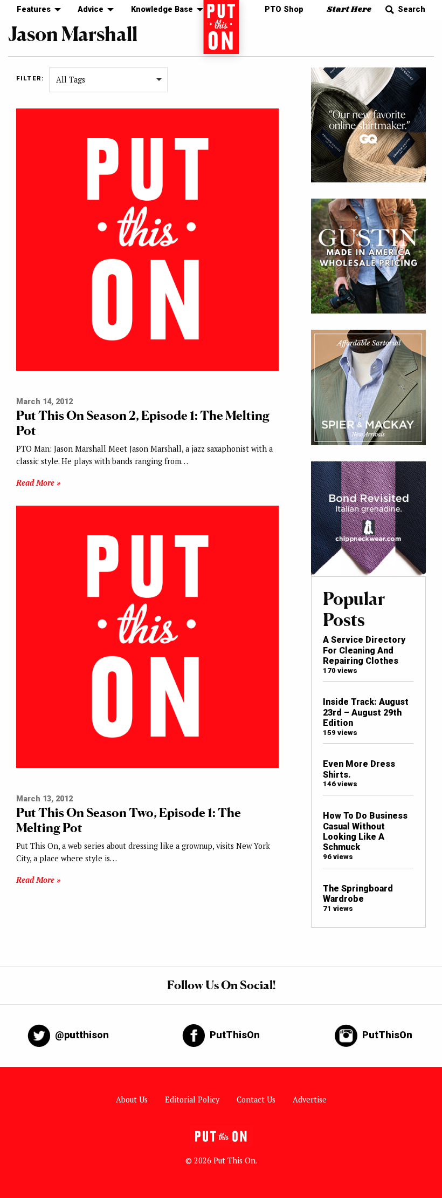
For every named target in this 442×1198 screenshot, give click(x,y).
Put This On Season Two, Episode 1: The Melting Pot (128, 820)
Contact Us (256, 1099)
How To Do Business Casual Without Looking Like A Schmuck (365, 831)
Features (34, 9)
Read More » (38, 483)
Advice (90, 9)
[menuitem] (36, 10)
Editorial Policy (192, 1099)
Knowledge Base (162, 9)
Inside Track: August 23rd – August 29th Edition (366, 712)
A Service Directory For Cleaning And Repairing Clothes (364, 650)
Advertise (310, 1099)
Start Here (349, 9)
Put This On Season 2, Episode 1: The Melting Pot (143, 422)
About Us (132, 1099)
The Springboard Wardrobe (358, 893)
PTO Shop (284, 9)
